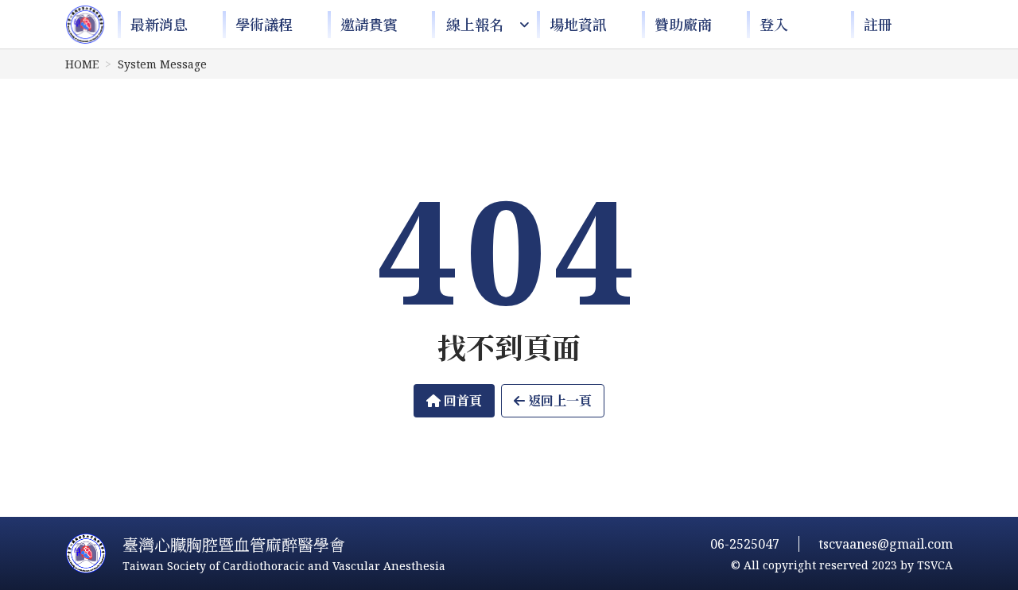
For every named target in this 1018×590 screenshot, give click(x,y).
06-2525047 (744, 544)
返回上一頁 (558, 401)
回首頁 (461, 401)
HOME (82, 64)
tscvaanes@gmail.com (885, 544)
